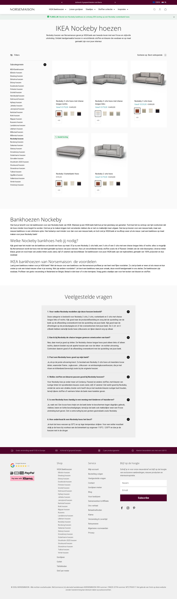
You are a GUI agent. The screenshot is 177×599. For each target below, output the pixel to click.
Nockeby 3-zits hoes (143, 101)
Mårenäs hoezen (16, 135)
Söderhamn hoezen (17, 155)
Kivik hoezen (15, 116)
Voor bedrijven (94, 496)
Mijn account (93, 469)
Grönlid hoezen (16, 92)
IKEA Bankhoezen (56, 9)
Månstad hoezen (16, 132)
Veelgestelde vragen (97, 478)
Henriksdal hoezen (17, 96)
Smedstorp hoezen (17, 152)
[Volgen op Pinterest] (134, 508)
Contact (91, 483)
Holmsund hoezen (17, 99)
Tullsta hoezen (15, 172)
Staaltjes (89, 9)
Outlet (59, 562)
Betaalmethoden (95, 510)
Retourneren (93, 524)
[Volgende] (115, 2)
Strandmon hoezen (17, 168)
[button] (159, 2)
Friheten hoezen (16, 89)
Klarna (90, 515)
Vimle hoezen (15, 182)
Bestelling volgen (95, 474)
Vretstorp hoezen (17, 185)
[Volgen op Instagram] (128, 508)
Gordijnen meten (95, 487)
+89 (59, 120)
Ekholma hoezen (16, 79)
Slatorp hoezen (16, 149)
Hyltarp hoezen (16, 102)
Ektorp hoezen (15, 83)
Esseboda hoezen (17, 86)
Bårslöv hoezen (16, 73)
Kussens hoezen (16, 122)
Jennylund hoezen (17, 109)
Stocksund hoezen (17, 165)
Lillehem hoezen (16, 129)
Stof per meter (63, 571)
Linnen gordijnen (76, 9)
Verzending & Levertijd (97, 519)
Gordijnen (61, 557)
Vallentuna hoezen (17, 178)
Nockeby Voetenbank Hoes (67, 174)
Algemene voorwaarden (98, 528)
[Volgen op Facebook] (121, 508)
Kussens (61, 513)
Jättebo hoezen (16, 106)
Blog (90, 492)
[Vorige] (61, 2)
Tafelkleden (62, 566)
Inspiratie (122, 9)
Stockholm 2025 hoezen (19, 162)
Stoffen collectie (105, 9)
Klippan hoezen (16, 119)
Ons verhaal (93, 505)
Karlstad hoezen (16, 112)
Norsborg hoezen (16, 142)
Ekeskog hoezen (16, 76)
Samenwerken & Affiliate (98, 501)
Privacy (91, 533)
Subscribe (143, 497)
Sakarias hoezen (16, 145)
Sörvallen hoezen (16, 158)
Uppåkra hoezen (16, 175)
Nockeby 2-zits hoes (104, 174)
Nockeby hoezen (16, 139)
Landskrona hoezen (17, 125)
